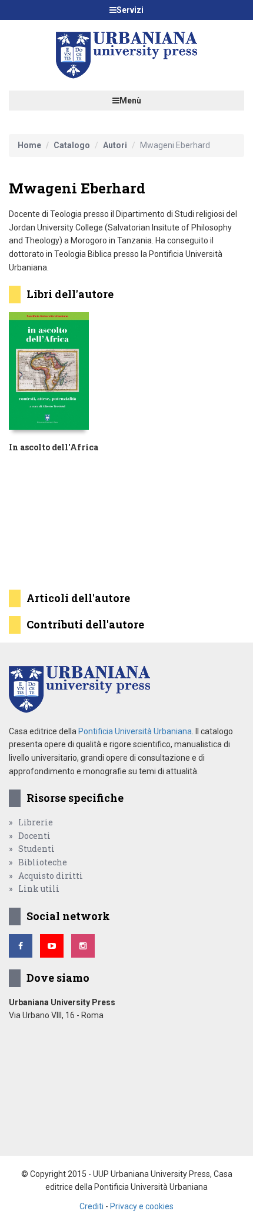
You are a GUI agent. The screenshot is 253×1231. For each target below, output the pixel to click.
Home (29, 145)
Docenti (34, 835)
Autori (115, 145)
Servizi (130, 10)
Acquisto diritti (50, 875)
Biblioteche (42, 862)
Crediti (91, 1206)
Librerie (35, 822)
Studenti (36, 848)
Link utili (38, 888)
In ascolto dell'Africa (53, 447)
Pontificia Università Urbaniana (135, 731)
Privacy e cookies (142, 1206)
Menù (130, 100)
